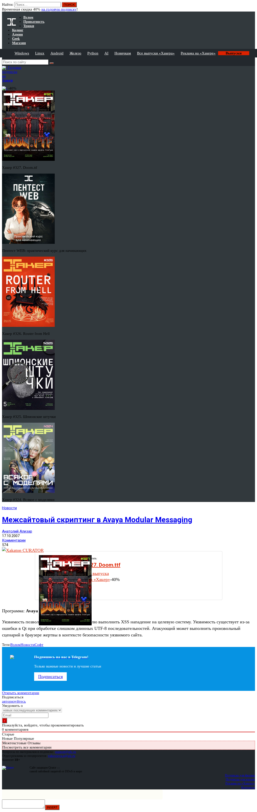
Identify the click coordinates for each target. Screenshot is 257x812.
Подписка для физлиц (240, 775)
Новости (9, 508)
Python (92, 53)
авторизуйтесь (14, 701)
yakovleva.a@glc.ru (61, 756)
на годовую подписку (59, 9)
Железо (75, 53)
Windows (22, 53)
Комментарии (14, 540)
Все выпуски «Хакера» (156, 53)
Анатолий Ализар (17, 531)
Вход (251, 7)
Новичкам (122, 53)
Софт (39, 645)
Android (56, 53)
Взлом (15, 645)
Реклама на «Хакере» (198, 53)
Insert (52, 807)
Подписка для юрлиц (240, 779)
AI (106, 53)
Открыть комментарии (20, 693)
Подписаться (50, 676)
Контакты (248, 787)
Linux (39, 53)
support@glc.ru (65, 752)
